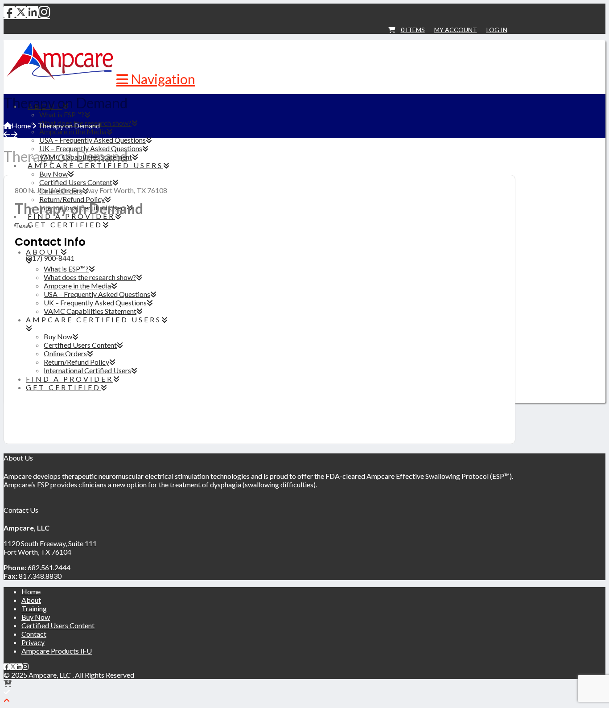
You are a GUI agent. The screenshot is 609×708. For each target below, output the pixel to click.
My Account (455, 29)
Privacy (33, 642)
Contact (33, 634)
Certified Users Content (58, 625)
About (31, 600)
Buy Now (35, 617)
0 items (413, 29)
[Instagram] (44, 12)
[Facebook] (9, 12)
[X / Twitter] (21, 12)
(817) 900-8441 (50, 258)
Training (34, 608)
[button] (155, 79)
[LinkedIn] (32, 12)
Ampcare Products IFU (56, 650)
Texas (23, 225)
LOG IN (496, 29)
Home (31, 591)
